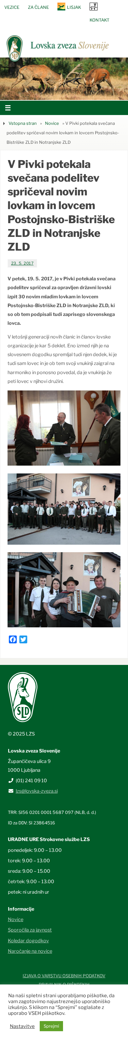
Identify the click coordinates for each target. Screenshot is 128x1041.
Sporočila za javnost (30, 930)
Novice (52, 123)
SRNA (93, 6)
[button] (44, 92)
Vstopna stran (23, 123)
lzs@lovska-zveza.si (37, 791)
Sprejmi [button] (51, 1026)
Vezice (11, 7)
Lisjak (74, 7)
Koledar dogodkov (28, 941)
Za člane (38, 7)
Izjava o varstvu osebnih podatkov (64, 975)
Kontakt (99, 20)
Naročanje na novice (30, 951)
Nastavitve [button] (22, 1026)
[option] (64, 79)
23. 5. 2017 (22, 263)
